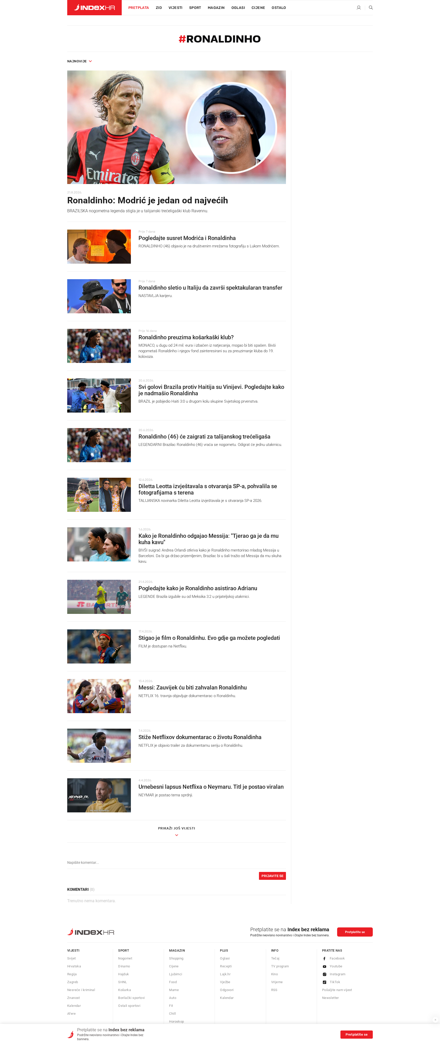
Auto (172, 998)
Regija (72, 974)
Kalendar (74, 1006)
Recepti (226, 966)
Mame (174, 990)
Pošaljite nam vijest (337, 990)
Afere (71, 1013)
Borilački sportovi (131, 998)
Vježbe (225, 982)
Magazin (177, 950)
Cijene (258, 8)
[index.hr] (94, 7)
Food (173, 982)
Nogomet (125, 958)
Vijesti (176, 8)
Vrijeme (277, 982)
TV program (280, 966)
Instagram (338, 974)
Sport (195, 8)
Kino (274, 974)
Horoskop (176, 1021)
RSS (274, 990)
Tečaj (275, 958)
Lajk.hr (225, 974)
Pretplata (138, 8)
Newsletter (330, 998)
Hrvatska (74, 966)
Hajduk (123, 974)
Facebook (337, 958)
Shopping (176, 958)
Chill (172, 1013)
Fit (171, 1006)
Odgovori (226, 990)
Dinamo (124, 966)
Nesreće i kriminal (81, 990)
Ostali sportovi (129, 1006)
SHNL (122, 982)
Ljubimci (175, 974)
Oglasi (238, 8)
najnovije (77, 61)
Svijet (71, 958)
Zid (159, 8)
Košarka (124, 990)
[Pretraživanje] (369, 8)
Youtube (336, 966)
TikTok (335, 982)
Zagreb (72, 982)
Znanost (73, 998)
